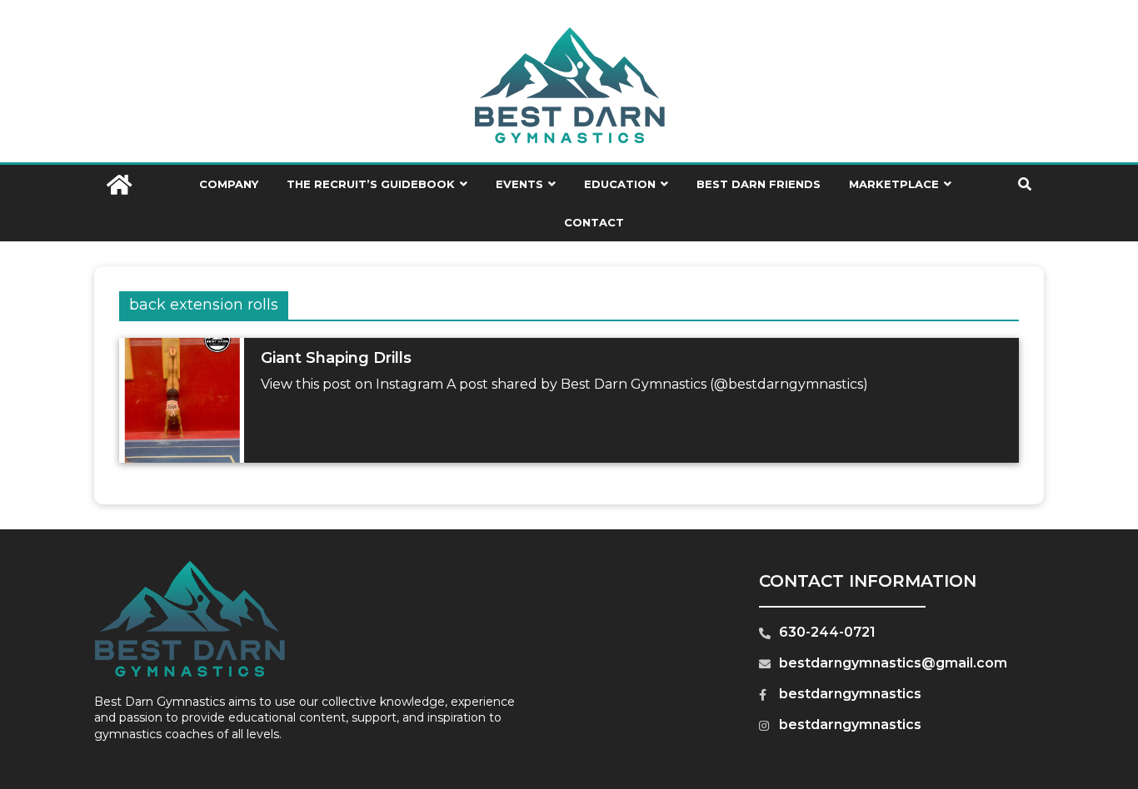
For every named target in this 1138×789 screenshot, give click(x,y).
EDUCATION (620, 184)
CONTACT (594, 222)
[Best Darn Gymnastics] (119, 186)
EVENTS (519, 184)
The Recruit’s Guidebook (371, 184)
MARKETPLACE (894, 184)
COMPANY (228, 184)
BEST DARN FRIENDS (758, 184)
